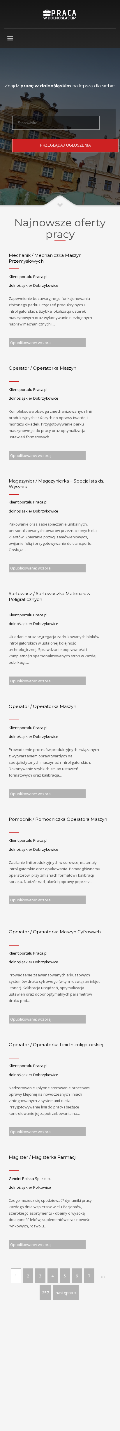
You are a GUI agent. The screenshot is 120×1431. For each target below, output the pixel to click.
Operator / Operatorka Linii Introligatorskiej (56, 1044)
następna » (66, 1292)
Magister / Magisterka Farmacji (42, 1157)
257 (45, 1292)
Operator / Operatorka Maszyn (42, 368)
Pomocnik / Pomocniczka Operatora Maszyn (58, 819)
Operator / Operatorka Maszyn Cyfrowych (55, 932)
